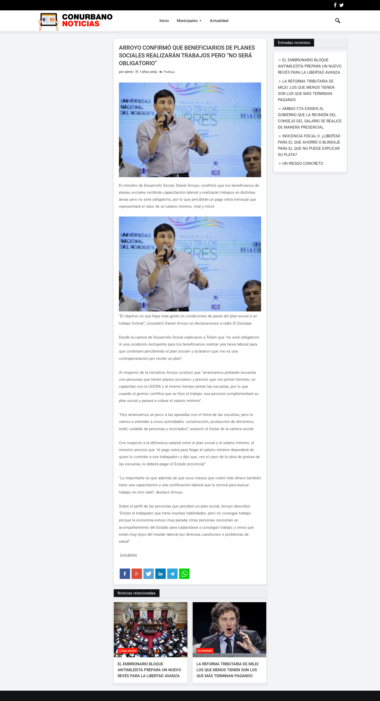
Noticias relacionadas (137, 593)
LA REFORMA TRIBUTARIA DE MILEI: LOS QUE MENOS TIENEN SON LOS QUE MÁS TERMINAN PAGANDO (227, 670)
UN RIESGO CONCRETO (302, 163)
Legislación (127, 651)
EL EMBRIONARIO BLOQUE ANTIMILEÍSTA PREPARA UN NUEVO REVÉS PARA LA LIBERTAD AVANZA (149, 670)
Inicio (164, 20)
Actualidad (219, 20)
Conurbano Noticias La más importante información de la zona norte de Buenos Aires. (92, 21)
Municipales (187, 20)
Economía (205, 651)
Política (169, 72)
